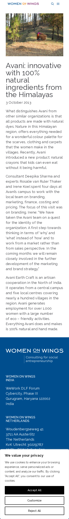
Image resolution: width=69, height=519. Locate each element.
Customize (34, 500)
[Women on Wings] (23, 4)
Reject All (34, 510)
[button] (52, 4)
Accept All (34, 490)
